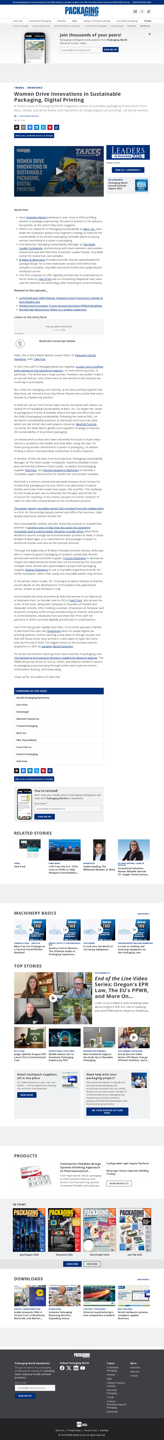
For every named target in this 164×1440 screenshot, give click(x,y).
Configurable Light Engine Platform (127, 1163)
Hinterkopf (54, 631)
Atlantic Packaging (36, 569)
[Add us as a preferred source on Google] (56, 127)
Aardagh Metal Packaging (57, 646)
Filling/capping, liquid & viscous (131, 864)
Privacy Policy (74, 1430)
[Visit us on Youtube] (82, 1367)
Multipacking (125, 1309)
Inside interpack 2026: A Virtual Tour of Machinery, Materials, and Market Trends (29, 1315)
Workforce (35, 87)
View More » (143, 914)
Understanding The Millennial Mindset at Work (99, 868)
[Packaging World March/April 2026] (99, 1230)
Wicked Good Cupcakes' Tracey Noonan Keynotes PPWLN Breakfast (60, 305)
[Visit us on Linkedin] (76, 1367)
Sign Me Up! (110, 49)
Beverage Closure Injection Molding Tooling (127, 1172)
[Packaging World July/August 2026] (29, 1230)
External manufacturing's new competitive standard (98, 1314)
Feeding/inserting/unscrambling (135, 943)
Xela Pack (31, 470)
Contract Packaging (94, 1309)
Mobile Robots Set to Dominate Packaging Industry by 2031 (61, 1057)
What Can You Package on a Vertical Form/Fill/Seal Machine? (29, 949)
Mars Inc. (21, 733)
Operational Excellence (62, 1051)
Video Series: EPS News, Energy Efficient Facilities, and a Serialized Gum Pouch (132, 1057)
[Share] (30, 127)
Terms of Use (90, 1430)
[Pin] (50, 127)
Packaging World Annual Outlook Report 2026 (117, 186)
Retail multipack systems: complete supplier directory (133, 1315)
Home (17, 863)
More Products (119, 1183)
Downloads (55, 1309)
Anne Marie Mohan (29, 116)
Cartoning (89, 943)
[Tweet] (43, 127)
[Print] (16, 127)
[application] (59, 171)
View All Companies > (128, 170)
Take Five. (40, 359)
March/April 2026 (99, 1254)
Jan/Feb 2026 (135, 1254)
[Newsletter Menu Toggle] (135, 11)
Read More (27, 1095)
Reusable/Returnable (94, 1051)
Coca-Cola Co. (24, 747)
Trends (19, 87)
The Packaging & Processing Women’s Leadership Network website (55, 658)
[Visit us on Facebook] (62, 1367)
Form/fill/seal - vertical (27, 943)
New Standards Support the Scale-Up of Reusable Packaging (98, 1057)
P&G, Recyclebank (26, 740)
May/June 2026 (64, 1254)
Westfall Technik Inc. (28, 719)
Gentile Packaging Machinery (61, 470)
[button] (59, 171)
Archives (92, 1264)
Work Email (40, 804)
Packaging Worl (35, 217)
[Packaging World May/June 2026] (64, 1230)
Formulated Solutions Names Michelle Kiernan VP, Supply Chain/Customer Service (134, 871)
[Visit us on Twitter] (69, 1367)
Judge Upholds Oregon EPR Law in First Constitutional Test (30, 1057)
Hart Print (45, 279)
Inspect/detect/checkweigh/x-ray (65, 944)
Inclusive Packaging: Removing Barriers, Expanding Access (61, 1315)
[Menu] (148, 11)
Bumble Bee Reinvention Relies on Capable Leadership (53, 309)
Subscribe (72, 1264)
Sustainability (102, 973)
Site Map (104, 1430)
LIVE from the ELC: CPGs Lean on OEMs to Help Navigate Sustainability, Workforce (63, 869)
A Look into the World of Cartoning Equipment (98, 948)
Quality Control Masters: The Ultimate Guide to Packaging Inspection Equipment (63, 951)
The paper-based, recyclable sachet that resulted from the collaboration (59, 508)
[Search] (142, 11)
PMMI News (54, 863)
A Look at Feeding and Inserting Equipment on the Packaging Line (132, 949)
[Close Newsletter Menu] (149, 34)
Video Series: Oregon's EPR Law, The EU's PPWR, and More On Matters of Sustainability (122, 987)
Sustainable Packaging (130, 1051)
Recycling (19, 1051)
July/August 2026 (29, 1254)
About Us (60, 1430)
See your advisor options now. (107, 1111)
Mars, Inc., (89, 229)
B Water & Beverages (32, 259)
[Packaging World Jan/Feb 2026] (135, 1230)
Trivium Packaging (74, 558)
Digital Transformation (27, 1309)
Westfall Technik (86, 424)
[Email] (23, 127)
